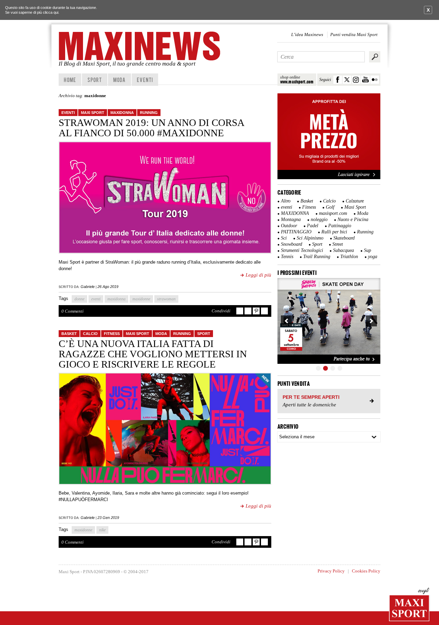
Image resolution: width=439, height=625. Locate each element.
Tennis (287, 256)
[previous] (286, 320)
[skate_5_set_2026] (328, 321)
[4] (339, 368)
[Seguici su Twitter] (347, 80)
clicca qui (50, 12)
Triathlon (349, 256)
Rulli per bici (334, 231)
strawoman (166, 299)
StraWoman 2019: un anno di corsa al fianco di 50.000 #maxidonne (151, 127)
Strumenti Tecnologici (302, 250)
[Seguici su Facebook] (337, 80)
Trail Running (316, 256)
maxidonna (116, 299)
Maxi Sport (92, 113)
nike (102, 530)
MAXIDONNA (122, 113)
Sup (367, 250)
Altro (285, 201)
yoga (372, 256)
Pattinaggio (339, 225)
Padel (312, 225)
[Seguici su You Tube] (365, 80)
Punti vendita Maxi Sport (354, 34)
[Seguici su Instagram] (356, 80)
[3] (332, 368)
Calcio (90, 334)
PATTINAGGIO (296, 231)
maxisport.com (333, 213)
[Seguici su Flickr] (374, 80)
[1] (318, 368)
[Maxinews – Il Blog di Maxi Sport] (141, 46)
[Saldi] (328, 177)
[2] (325, 368)
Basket (69, 334)
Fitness (112, 334)
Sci (284, 238)
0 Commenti (72, 311)
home (70, 80)
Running (149, 113)
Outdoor (289, 225)
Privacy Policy (331, 571)
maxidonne (141, 299)
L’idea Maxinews (307, 34)
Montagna (291, 219)
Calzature (355, 201)
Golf (330, 207)
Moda (119, 80)
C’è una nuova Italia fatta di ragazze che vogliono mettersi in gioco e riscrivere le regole (153, 354)
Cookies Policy (366, 571)
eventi (68, 113)
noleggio (319, 219)
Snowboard (291, 244)
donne (79, 299)
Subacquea (343, 250)
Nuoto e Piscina (352, 219)
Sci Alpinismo (310, 238)
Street (337, 244)
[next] (371, 320)
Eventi (145, 80)
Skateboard (344, 238)
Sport (94, 80)
